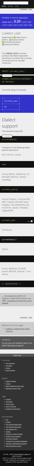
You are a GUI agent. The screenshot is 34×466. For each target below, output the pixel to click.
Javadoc (8, 432)
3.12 (30, 25)
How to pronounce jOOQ (13, 446)
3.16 (10, 25)
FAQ (7, 420)
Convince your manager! (13, 436)
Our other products (12, 439)
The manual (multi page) (13, 427)
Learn (4, 6)
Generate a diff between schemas (16, 444)
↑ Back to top (17, 355)
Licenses (8, 399)
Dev (20, 18)
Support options (11, 381)
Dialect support (10, 123)
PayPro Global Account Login (15, 386)
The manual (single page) (14, 424)
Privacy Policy (10, 404)
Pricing (10, 6)
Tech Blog (9, 366)
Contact (8, 384)
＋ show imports (7, 75)
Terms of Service (11, 406)
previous (23, 9)
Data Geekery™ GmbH (22, 454)
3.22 (25, 18)
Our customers (10, 363)
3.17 (5, 25)
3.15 (15, 25)
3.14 (20, 25)
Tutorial (8, 422)
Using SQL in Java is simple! (14, 434)
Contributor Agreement (13, 409)
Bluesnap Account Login (13, 388)
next (30, 9)
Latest (4, 22)
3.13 (25, 25)
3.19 (24, 22)
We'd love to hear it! (15, 345)
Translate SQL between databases (16, 441)
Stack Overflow (10, 370)
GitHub (8, 368)
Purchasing (9, 402)
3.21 (9, 22)
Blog (16, 6)
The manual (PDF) (11, 429)
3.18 (29, 22)
